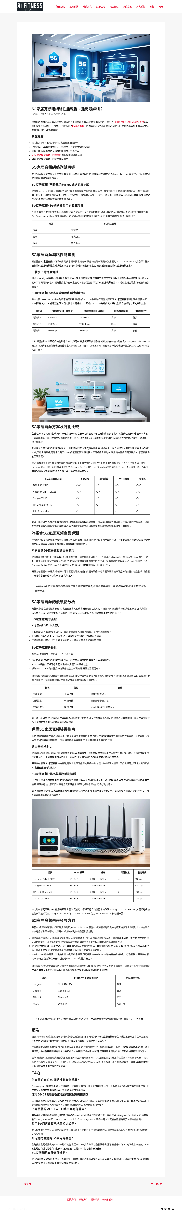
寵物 (152, 6)
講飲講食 (127, 6)
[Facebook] (162, 1209)
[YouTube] (173, 1209)
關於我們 (71, 1199)
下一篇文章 (158, 1184)
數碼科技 (73, 6)
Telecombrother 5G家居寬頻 (128, 121)
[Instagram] (169, 1209)
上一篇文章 (24, 1184)
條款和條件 (108, 1199)
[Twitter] (165, 1209)
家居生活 (100, 6)
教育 (161, 6)
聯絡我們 (83, 1199)
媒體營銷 (60, 6)
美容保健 (114, 6)
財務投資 (87, 6)
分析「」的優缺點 (46, 155)
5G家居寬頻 (78, 126)
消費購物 (140, 6)
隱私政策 (95, 1199)
